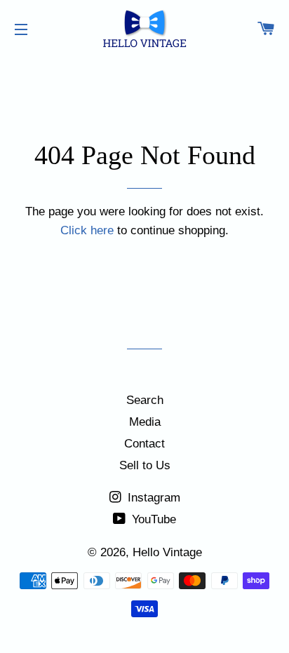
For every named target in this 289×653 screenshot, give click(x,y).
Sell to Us (144, 465)
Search (144, 400)
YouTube (152, 519)
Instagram (152, 497)
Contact (144, 443)
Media (145, 422)
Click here (87, 230)
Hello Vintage (167, 552)
